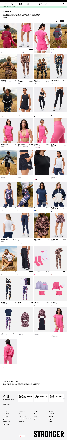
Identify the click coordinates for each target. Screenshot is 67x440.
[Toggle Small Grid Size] (56, 21)
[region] (41, 398)
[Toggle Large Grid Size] (58, 21)
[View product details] (8, 49)
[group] (8, 34)
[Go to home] (5, 3)
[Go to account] (61, 4)
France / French (54, 3)
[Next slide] (64, 398)
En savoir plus (5, 17)
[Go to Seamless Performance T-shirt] (42, 37)
